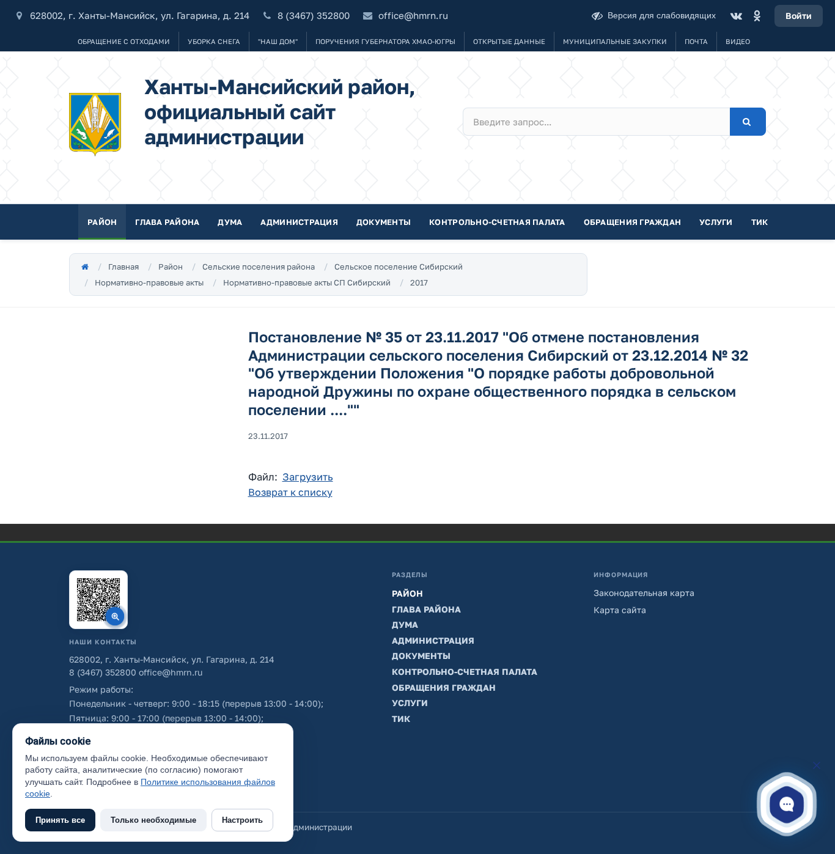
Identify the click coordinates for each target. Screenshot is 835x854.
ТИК (759, 222)
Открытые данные (509, 41)
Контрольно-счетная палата (497, 222)
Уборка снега (214, 41)
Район (102, 222)
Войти (798, 15)
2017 (419, 282)
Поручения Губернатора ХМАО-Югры (385, 41)
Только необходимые (153, 820)
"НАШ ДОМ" (278, 41)
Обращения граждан (632, 222)
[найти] (748, 122)
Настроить (242, 820)
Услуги (716, 222)
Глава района (167, 222)
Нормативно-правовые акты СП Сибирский (307, 282)
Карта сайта (620, 610)
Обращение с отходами (124, 41)
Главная (123, 266)
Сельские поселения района (258, 266)
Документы (383, 222)
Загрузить (307, 477)
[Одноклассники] (756, 16)
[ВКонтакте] (736, 16)
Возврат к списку (290, 492)
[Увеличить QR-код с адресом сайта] (98, 599)
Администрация (298, 222)
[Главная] (84, 266)
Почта (696, 41)
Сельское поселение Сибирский (398, 266)
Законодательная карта (644, 592)
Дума (230, 222)
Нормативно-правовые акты (149, 282)
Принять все (60, 820)
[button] (786, 804)
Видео (738, 41)
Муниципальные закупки (615, 41)
